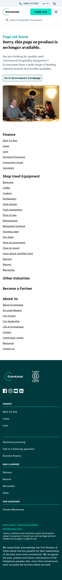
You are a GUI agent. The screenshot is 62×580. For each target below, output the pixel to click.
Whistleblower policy (12, 528)
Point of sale (10, 215)
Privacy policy (9, 524)
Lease (6, 146)
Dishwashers (9, 198)
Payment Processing (14, 157)
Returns (7, 264)
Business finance (12, 455)
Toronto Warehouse (13, 509)
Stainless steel (11, 231)
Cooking (7, 193)
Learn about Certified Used (18, 253)
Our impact (9, 315)
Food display (10, 204)
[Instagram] (10, 391)
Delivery (7, 259)
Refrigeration (10, 220)
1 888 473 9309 (30, 3)
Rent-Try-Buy (10, 140)
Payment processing (14, 442)
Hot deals (8, 237)
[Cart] (54, 3)
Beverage (8, 182)
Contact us (8, 348)
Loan (5, 151)
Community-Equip (13, 162)
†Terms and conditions (27, 524)
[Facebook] (5, 391)
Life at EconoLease (13, 326)
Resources (8, 343)
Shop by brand (11, 248)
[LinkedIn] (21, 391)
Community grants (13, 337)
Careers (7, 332)
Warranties (9, 270)
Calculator (8, 168)
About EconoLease (13, 305)
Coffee (6, 187)
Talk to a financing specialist (18, 449)
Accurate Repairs (12, 310)
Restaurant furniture (14, 226)
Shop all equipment (14, 242)
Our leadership (11, 321)
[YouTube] (16, 391)
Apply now (41, 12)
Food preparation (12, 209)
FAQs (6, 493)
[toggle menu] (56, 12)
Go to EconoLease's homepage (22, 78)
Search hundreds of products (26, 20)
